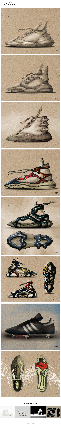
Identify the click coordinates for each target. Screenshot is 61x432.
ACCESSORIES (49, 2)
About (54, 2)
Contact (57, 2)
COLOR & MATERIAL (43, 2)
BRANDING (33, 2)
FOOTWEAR (28, 2)
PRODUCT (37, 2)
